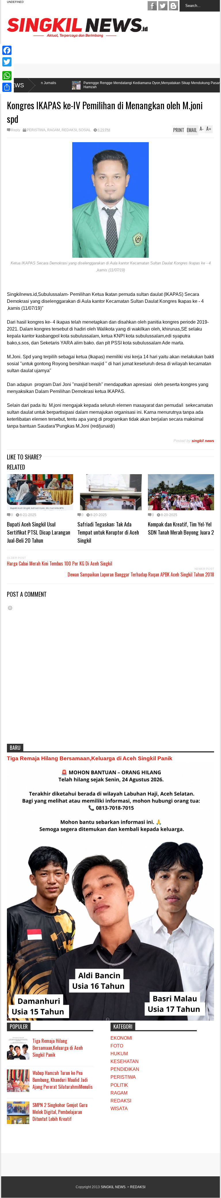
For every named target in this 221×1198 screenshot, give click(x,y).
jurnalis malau (152, 5)
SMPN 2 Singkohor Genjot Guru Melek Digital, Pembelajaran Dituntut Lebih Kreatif (60, 1111)
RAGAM (53, 130)
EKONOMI (121, 1038)
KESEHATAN (124, 1061)
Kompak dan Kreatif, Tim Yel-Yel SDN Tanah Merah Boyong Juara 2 (181, 528)
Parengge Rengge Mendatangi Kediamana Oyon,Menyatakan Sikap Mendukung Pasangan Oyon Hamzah (108, 85)
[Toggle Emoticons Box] (10, 608)
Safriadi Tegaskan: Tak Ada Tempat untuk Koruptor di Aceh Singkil (108, 532)
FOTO (116, 1045)
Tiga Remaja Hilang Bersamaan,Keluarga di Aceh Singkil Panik (89, 758)
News (15, 85)
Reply (15, 130)
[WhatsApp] (7, 75)
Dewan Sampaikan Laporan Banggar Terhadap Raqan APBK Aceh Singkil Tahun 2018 (141, 574)
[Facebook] (7, 50)
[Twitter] (7, 62)
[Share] (7, 87)
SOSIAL (85, 130)
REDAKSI (69, 130)
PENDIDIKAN (124, 1069)
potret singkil (173, 5)
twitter (162, 5)
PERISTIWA (36, 130)
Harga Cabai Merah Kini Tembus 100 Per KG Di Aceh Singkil (59, 563)
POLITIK (119, 1085)
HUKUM (119, 1053)
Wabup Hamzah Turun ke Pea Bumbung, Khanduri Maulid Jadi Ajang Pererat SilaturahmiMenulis (63, 1079)
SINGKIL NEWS (113, 1187)
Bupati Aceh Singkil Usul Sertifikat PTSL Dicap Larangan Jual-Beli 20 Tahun (38, 532)
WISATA (119, 1108)
